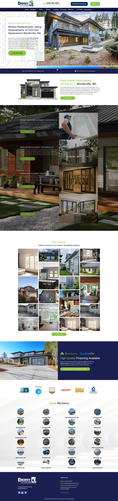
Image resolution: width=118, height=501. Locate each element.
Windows (33, 14)
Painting (56, 14)
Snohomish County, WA (50, 346)
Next (111, 340)
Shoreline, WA (33, 346)
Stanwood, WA (67, 346)
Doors (41, 14)
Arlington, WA (102, 346)
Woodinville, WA (84, 346)
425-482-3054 (67, 103)
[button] (75, 72)
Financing (63, 14)
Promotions (63, 1)
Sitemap (72, 380)
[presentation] (4, 134)
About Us (70, 14)
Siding (48, 14)
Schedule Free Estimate (79, 9)
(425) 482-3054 (52, 8)
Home (27, 14)
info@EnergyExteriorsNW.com (71, 365)
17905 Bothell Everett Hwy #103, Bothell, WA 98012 (68, 369)
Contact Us (95, 9)
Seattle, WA (16, 346)
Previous (7, 341)
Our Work (80, 14)
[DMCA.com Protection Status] (64, 374)
